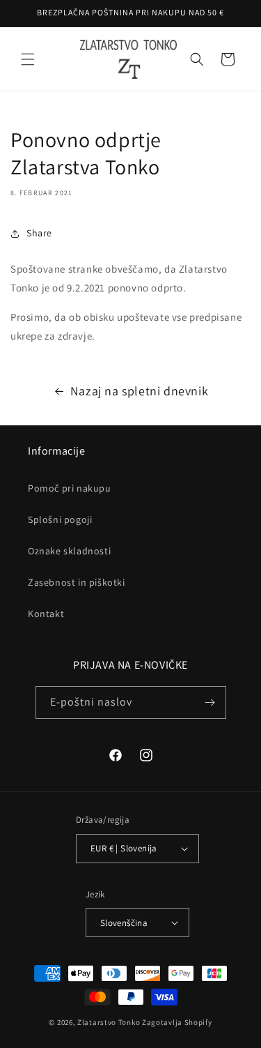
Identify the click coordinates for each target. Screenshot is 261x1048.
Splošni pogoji (60, 519)
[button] (28, 59)
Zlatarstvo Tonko (108, 1022)
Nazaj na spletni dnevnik (139, 391)
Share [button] (39, 233)
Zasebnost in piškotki (76, 582)
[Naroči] (210, 702)
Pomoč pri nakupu (69, 488)
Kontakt (46, 613)
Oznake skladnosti (69, 551)
